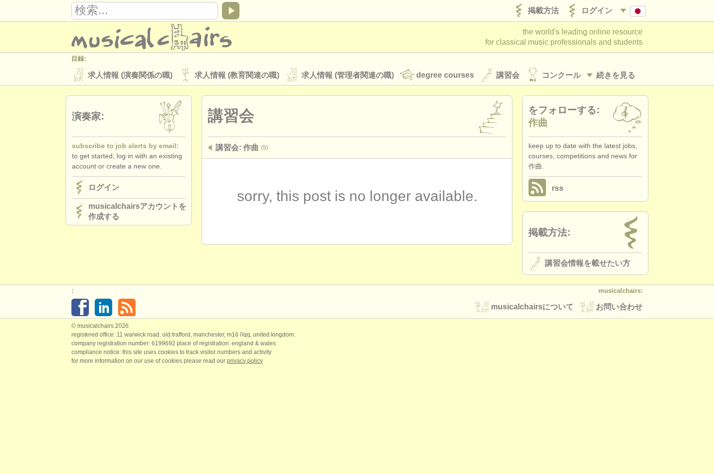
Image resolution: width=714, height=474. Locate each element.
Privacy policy (245, 360)
